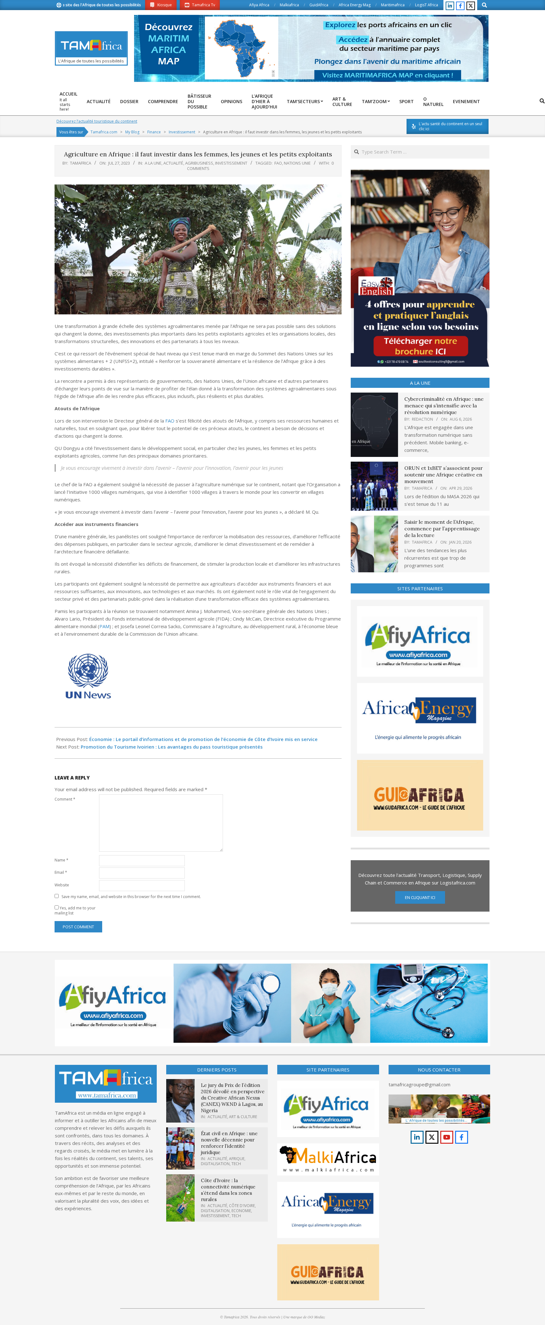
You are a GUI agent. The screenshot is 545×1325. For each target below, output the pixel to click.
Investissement (231, 163)
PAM (104, 626)
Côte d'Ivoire (242, 1205)
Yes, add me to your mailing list (75, 910)
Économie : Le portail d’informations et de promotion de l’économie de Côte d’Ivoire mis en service (203, 739)
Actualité (173, 163)
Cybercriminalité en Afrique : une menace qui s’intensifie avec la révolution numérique (443, 406)
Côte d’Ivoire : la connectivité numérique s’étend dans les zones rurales (228, 1189)
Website (62, 885)
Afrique (236, 1158)
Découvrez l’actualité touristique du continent (96, 121)
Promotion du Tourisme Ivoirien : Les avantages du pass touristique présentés (172, 747)
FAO (278, 163)
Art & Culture (243, 1116)
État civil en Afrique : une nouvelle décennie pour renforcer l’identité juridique (229, 1142)
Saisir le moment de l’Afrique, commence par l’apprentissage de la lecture (442, 529)
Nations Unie (297, 163)
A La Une (153, 163)
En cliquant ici (420, 897)
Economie (241, 1210)
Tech (236, 1163)
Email (61, 872)
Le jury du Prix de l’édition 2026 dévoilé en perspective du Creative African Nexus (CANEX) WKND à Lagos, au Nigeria (233, 1097)
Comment (65, 799)
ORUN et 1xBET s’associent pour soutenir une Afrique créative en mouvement (443, 475)
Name (61, 860)
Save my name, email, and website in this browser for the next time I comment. (131, 896)
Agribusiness (199, 163)
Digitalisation (215, 1163)
